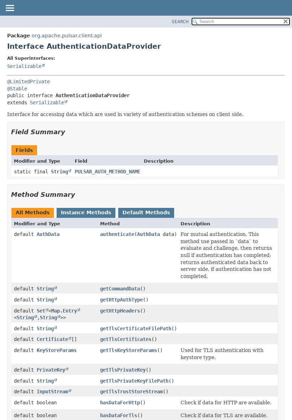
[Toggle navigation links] (10, 9)
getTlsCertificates (125, 339)
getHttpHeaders (120, 311)
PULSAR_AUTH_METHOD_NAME (107, 171)
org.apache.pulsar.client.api (67, 35)
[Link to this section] (70, 132)
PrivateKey (51, 370)
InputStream (52, 391)
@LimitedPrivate (28, 81)
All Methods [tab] (32, 212)
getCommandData (120, 289)
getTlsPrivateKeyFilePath (134, 381)
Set (41, 311)
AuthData (48, 234)
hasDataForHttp (120, 402)
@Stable (17, 88)
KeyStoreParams (57, 350)
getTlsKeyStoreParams (128, 350)
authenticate (117, 234)
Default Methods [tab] (146, 212)
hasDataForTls (118, 415)
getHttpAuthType (121, 300)
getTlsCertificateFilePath (135, 328)
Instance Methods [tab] (86, 212)
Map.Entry (64, 311)
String (59, 171)
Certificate (52, 339)
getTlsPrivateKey (123, 370)
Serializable (24, 66)
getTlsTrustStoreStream (131, 391)
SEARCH (180, 21)
